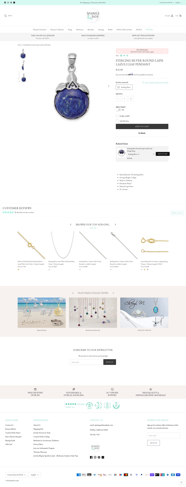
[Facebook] (5, 2)
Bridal (110, 29)
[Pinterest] (11, 2)
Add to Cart (142, 126)
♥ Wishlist (149, 29)
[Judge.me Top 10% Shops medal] (116, 405)
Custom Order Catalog (41, 436)
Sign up (109, 362)
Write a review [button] (177, 213)
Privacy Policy (38, 444)
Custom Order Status (12, 432)
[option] (72, 86)
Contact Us (9, 425)
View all (93, 228)
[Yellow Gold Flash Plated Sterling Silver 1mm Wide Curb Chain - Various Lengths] (31, 245)
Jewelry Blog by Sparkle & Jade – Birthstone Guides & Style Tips (55, 456)
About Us (36, 425)
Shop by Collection (57, 29)
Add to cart (162, 154)
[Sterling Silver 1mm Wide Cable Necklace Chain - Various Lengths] (62, 245)
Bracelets (91, 29)
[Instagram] (8, 2)
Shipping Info (38, 429)
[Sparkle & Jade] (93, 15)
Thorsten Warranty (40, 452)
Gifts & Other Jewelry (124, 29)
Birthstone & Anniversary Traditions (46, 440)
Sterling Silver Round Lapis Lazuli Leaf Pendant (37, 45)
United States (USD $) (166, 2)
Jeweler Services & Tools (41, 432)
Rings (70, 29)
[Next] (108, 86)
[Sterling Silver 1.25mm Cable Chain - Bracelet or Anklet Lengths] (124, 245)
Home (19, 45)
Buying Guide (10, 440)
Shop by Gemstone (39, 29)
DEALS (139, 29)
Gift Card (8, 444)
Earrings (101, 29)
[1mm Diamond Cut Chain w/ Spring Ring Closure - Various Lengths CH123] (154, 245)
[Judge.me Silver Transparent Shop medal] (98, 405)
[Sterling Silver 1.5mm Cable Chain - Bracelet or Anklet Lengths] (93, 245)
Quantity (119, 93)
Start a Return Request (13, 436)
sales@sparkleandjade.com (104, 425)
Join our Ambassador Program (44, 448)
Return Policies (10, 429)
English (177, 2)
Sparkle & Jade (14, 481)
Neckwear (79, 29)
